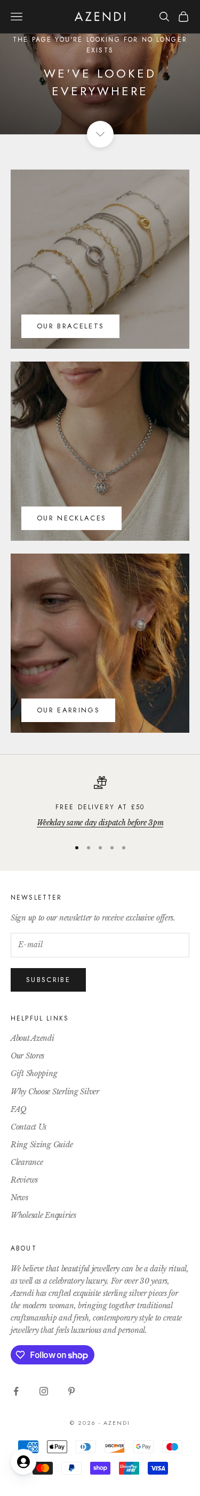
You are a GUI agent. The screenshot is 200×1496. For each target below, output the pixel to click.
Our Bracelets (70, 326)
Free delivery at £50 (100, 807)
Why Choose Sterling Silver (55, 1091)
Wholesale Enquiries (43, 1215)
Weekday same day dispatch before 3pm (100, 822)
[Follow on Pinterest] (71, 1391)
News (19, 1197)
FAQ (19, 1109)
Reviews (24, 1180)
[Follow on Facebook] (16, 1391)
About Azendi (32, 1038)
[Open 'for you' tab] (23, 1462)
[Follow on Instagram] (43, 1391)
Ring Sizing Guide (42, 1144)
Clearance (27, 1162)
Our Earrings (68, 710)
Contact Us (28, 1127)
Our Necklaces (71, 518)
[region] (100, 802)
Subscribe (48, 980)
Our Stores (27, 1056)
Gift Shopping (34, 1073)
